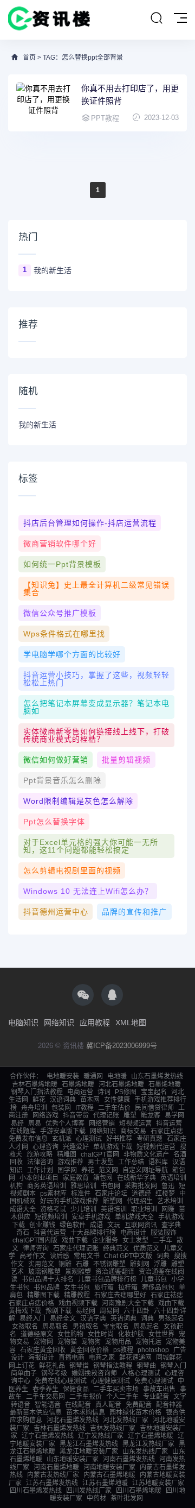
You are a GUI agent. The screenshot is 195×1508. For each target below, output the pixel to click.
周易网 (109, 1311)
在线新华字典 (136, 1178)
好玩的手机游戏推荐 (69, 1201)
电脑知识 (23, 1022)
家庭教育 (76, 1178)
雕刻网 (140, 1264)
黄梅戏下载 (25, 1311)
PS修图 (125, 1092)
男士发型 (101, 1162)
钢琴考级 (54, 1373)
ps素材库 (53, 1193)
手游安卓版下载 (63, 1131)
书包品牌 (47, 1287)
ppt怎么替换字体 (54, 821)
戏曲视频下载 (78, 1303)
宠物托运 (148, 1342)
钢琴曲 (146, 1366)
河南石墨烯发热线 (129, 1459)
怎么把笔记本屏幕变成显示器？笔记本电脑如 (96, 707)
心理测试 (89, 1139)
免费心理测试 (153, 1381)
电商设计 (133, 1232)
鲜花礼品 (52, 1366)
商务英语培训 (46, 1186)
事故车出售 (159, 1389)
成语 (96, 1225)
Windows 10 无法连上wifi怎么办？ (88, 891)
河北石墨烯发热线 (73, 1420)
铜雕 (65, 1264)
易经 (17, 1123)
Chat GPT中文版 (128, 1256)
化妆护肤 (131, 1334)
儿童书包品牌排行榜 (107, 1279)
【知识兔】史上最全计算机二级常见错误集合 (96, 589)
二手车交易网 (45, 1396)
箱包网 (103, 1178)
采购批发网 (141, 1186)
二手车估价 (114, 1108)
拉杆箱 (128, 1287)
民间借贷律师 (154, 1108)
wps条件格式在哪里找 (64, 633)
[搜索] (156, 18)
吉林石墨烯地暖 (34, 1084)
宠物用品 (118, 1342)
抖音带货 (76, 1115)
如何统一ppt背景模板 (62, 564)
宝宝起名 (154, 1092)
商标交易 (133, 1131)
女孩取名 (25, 1326)
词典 (163, 1256)
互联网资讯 (141, 1225)
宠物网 (43, 1342)
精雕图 (66, 1154)
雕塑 (129, 1115)
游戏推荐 (70, 1162)
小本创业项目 (39, 1178)
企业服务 (105, 1240)
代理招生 (140, 1201)
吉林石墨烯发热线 (60, 1428)
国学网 (67, 1170)
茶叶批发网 (126, 1498)
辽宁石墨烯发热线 (48, 1436)
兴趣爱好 (76, 1147)
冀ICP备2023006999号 (121, 1046)
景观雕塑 (78, 1272)
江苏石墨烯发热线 (52, 1483)
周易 (34, 1123)
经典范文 (116, 1248)
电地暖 (117, 1076)
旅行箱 (104, 1287)
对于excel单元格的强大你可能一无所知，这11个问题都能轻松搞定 (90, 846)
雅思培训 (83, 1186)
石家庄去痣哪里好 (120, 1295)
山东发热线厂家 (145, 1451)
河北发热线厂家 (125, 1420)
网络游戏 (45, 1115)
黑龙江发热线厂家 (148, 1444)
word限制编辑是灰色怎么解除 (78, 801)
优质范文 (146, 1248)
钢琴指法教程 (112, 1366)
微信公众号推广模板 (59, 613)
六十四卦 (136, 1311)
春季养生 (45, 1389)
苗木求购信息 (85, 1412)
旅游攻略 (40, 1154)
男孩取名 (86, 1326)
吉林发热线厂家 (112, 1428)
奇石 (22, 1232)
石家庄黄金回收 (43, 1350)
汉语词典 (63, 1099)
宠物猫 (67, 1342)
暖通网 (93, 1076)
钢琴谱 (79, 1366)
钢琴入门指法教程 (37, 1092)
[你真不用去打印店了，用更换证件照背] (43, 103)
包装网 (61, 1108)
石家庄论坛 (111, 1193)
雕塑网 (112, 1201)
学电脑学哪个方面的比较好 (72, 654)
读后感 (59, 1256)
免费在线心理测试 (61, 1381)
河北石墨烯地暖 (121, 1084)
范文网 (108, 1170)
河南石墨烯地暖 (56, 1467)
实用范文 (41, 1264)
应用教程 (95, 1022)
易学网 (174, 1115)
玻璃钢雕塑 (44, 1272)
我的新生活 (53, 270)
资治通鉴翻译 (114, 1272)
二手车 (162, 1240)
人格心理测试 (140, 1373)
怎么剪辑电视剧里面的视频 (72, 870)
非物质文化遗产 (146, 1154)
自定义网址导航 (145, 1170)
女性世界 (161, 1334)
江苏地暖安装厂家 (158, 1483)
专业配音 (156, 1396)
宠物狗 (91, 1342)
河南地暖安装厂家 (109, 1467)
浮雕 (160, 1264)
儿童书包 (154, 1279)
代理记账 (106, 1115)
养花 (87, 1170)
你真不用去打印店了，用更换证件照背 (130, 94)
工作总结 (131, 1162)
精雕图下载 (43, 1295)
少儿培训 (83, 1209)
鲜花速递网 (135, 1357)
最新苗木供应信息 (36, 1412)
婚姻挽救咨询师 (94, 1373)
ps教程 (123, 1350)
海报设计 (41, 1357)
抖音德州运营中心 (55, 911)
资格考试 (53, 1209)
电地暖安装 (63, 1076)
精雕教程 (77, 1295)
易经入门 (33, 1318)
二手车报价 (85, 1396)
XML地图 (130, 1022)
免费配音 (139, 1405)
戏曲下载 (75, 1240)
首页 (29, 57)
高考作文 (33, 1256)
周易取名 (55, 1326)
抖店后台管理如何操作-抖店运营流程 (90, 523)
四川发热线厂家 (89, 1490)
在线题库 (23, 1131)
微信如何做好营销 (55, 759)
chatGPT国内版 (34, 1240)
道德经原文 (37, 1334)
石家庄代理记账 (76, 1248)
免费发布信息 (28, 1139)
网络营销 (102, 1123)
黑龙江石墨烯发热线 (89, 1444)
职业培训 (144, 1209)
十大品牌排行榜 (93, 1232)
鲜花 (39, 1099)
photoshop (153, 1350)
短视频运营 (135, 1123)
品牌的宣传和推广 (134, 911)
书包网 (110, 1186)
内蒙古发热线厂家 (53, 1475)
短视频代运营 (156, 1147)
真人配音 (108, 1405)
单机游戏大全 (134, 1217)
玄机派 (62, 1139)
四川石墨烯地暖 (138, 1490)
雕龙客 (150, 1115)
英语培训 (114, 1209)
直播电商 (71, 1357)
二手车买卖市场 (116, 1389)
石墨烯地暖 (78, 1084)
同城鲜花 (169, 1357)
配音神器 (169, 1405)
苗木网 (90, 1099)
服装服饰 (164, 1232)
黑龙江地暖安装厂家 (89, 1451)
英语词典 (123, 1318)
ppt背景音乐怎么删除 (62, 780)
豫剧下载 (59, 1311)
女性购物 (70, 1334)
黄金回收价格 (89, 1350)
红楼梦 (165, 1193)
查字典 (171, 1225)
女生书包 (77, 1287)
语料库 (158, 1162)
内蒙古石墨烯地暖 (109, 1475)
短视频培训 (51, 1217)
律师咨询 (36, 1248)
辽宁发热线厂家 (100, 1436)
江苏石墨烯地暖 (105, 1483)
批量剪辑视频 (126, 759)
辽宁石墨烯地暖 (150, 1436)
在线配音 (78, 1405)
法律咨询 (40, 1162)
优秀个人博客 (65, 1123)
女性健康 (117, 1099)
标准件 (80, 1193)
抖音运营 (169, 1123)
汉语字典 (93, 1318)
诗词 (104, 1092)
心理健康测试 (110, 1381)
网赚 (167, 1209)
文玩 (113, 1225)
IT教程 (84, 1108)
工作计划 (40, 1170)
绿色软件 (73, 1225)
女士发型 (135, 1240)
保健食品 (76, 1389)
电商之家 (102, 1357)
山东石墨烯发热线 (157, 1076)
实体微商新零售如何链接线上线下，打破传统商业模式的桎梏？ (96, 735)
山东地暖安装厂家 (73, 1459)
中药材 (96, 1498)
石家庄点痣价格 (31, 1303)
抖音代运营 (50, 1232)
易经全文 (63, 1318)
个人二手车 (122, 1396)
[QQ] (112, 995)
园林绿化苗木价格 (135, 1412)
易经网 (85, 1311)
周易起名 (146, 1326)
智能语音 (48, 1405)
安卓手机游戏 (91, 1217)
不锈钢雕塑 (109, 1264)
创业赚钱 (42, 1225)
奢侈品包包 (158, 1287)
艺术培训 (170, 1201)
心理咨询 (45, 1147)
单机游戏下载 (112, 1147)
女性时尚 (101, 1334)
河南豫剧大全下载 (128, 1303)
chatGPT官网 (100, 1154)
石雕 (82, 1264)
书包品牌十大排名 (48, 1279)
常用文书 (87, 1256)
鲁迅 (167, 1186)
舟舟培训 (34, 1108)
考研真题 (149, 1139)
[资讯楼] (49, 20)
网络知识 (59, 1022)
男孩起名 (171, 1318)
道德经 (141, 1193)
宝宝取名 (116, 1326)
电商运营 (80, 1092)
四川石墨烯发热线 (36, 1490)
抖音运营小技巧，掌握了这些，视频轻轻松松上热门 (96, 679)
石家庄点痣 (167, 1131)
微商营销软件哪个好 (59, 543)
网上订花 (22, 1366)
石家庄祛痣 (167, 1295)
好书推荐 (119, 1139)
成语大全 (23, 1209)
